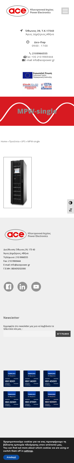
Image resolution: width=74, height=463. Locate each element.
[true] (30, 10)
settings (28, 451)
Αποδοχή (11, 457)
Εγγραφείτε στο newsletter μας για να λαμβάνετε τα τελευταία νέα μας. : (28, 327)
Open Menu (65, 11)
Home (4, 141)
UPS (23, 141)
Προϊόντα (14, 141)
